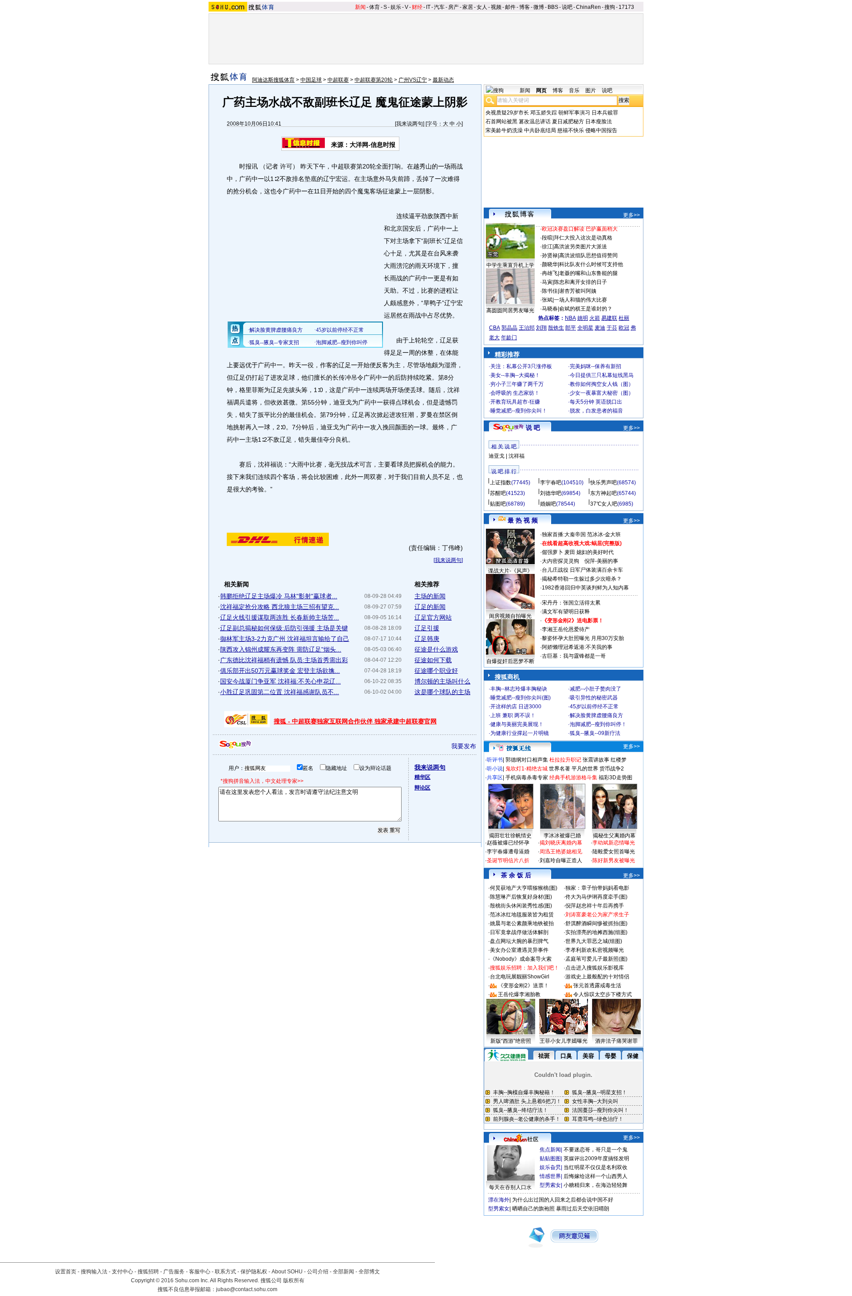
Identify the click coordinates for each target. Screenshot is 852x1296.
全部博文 (369, 1272)
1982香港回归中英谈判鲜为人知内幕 (585, 588)
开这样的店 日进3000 (515, 706)
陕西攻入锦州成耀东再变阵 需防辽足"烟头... (280, 649)
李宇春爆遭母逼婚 (508, 851)
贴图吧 (498, 504)
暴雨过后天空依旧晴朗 (582, 1209)
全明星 (585, 328)
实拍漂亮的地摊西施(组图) (596, 932)
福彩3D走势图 (615, 777)
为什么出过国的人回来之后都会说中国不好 (562, 1200)
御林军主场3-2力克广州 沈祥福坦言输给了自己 (284, 638)
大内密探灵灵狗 (560, 561)
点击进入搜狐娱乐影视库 (594, 968)
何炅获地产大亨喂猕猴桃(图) (523, 888)
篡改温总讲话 (535, 121)
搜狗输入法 (94, 1272)
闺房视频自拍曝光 (510, 616)
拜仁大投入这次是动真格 (583, 238)
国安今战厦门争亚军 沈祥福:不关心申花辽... (280, 681)
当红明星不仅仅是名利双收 (595, 1167)
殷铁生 (556, 328)
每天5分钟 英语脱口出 (596, 402)
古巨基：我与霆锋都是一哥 (574, 656)
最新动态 (443, 80)
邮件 (510, 7)
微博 (538, 7)
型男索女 (550, 1185)
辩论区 (422, 788)
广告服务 (174, 1272)
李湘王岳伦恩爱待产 (566, 629)
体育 (374, 7)
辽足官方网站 (433, 617)
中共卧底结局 (540, 130)
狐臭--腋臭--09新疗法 (595, 733)
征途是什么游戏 (436, 649)
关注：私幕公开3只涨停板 (521, 366)
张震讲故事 (596, 760)
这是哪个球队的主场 (442, 691)
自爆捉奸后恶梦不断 (510, 661)
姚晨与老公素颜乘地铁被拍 (522, 923)
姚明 (582, 318)
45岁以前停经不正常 (594, 706)
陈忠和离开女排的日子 (580, 282)
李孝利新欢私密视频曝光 (594, 950)
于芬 (612, 328)
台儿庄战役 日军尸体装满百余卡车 (582, 570)
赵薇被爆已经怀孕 (508, 843)
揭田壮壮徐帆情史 (510, 836)
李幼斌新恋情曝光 (613, 843)
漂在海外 (498, 1200)
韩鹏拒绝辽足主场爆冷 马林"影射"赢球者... (278, 596)
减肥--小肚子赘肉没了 (595, 689)
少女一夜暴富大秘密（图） (602, 393)
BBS (553, 7)
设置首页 (65, 1272)
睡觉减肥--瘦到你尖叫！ (518, 411)
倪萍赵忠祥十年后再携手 (594, 906)
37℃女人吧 (603, 504)
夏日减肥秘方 (568, 121)
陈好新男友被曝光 (613, 860)
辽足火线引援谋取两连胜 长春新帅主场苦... (279, 617)
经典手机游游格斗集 (573, 777)
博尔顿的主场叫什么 (442, 681)
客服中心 (199, 1272)
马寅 (547, 282)
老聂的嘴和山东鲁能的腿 (588, 273)
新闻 (360, 7)
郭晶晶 (509, 328)
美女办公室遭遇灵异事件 (519, 950)
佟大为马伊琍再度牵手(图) (596, 897)
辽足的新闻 (430, 606)
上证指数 (500, 482)
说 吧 (533, 427)
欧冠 (624, 328)
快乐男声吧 (603, 482)
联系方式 (225, 1272)
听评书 (495, 760)
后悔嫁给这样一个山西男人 (595, 1176)
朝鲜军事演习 (574, 113)
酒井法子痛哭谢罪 (616, 1041)
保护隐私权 (254, 1272)
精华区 (422, 777)
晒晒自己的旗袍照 (533, 1209)
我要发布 (463, 746)
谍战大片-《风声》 (510, 571)
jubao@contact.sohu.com (246, 1289)
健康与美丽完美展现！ (517, 724)
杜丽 (624, 318)
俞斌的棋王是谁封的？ (585, 309)
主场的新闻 (430, 596)
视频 (496, 7)
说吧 (567, 7)
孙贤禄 (550, 255)
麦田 (569, 552)
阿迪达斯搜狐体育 (273, 80)
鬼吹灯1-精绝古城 (526, 769)
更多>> (631, 215)
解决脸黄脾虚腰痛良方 (596, 715)
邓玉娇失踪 (543, 113)
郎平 (570, 328)
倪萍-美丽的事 (601, 561)
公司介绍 (317, 1272)
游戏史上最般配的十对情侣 (597, 977)
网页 (541, 90)
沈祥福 (517, 456)
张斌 (547, 300)
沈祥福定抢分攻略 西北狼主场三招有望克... (279, 606)
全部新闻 (343, 1272)
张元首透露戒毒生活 (597, 985)
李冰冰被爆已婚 (562, 836)
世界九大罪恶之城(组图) (593, 941)
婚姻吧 (548, 504)
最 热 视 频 (523, 520)
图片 (590, 90)
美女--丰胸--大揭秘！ (515, 375)
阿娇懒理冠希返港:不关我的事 (577, 647)
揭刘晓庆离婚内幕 (561, 843)
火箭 (594, 318)
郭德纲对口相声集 (526, 760)
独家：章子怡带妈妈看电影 (597, 888)
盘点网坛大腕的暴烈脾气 (519, 941)
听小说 (495, 769)
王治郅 (527, 328)
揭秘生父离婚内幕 (614, 836)
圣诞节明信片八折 (508, 860)
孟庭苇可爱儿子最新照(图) (596, 959)
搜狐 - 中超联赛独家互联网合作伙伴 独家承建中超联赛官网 (355, 721)
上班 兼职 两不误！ (513, 715)
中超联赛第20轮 (374, 80)
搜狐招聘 (148, 1272)
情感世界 (550, 1176)
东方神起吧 (603, 493)
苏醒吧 (498, 493)
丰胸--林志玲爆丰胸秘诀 (518, 689)
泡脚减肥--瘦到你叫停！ (598, 724)
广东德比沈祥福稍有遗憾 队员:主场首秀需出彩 (284, 660)
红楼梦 (619, 760)
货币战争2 (612, 769)
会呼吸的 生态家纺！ (515, 393)
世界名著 (559, 769)
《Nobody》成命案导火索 (521, 959)
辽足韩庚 (426, 638)
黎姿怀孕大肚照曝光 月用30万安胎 (583, 638)
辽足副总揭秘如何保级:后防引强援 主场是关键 (284, 628)
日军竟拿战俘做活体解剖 (519, 932)
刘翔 (541, 328)
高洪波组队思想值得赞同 (588, 255)
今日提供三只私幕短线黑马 (602, 375)
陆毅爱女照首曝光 (613, 851)
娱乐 (395, 7)
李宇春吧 (550, 482)
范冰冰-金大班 (604, 534)
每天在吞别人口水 (510, 1187)
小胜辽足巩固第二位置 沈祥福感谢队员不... (279, 691)
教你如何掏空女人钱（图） (602, 384)
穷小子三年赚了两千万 (517, 384)
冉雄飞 (550, 273)
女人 (482, 7)
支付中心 (122, 1272)
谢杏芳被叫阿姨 (577, 291)
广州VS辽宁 (412, 80)
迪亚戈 (497, 456)
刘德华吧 (550, 493)
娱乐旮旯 (550, 1167)
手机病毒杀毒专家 (526, 777)
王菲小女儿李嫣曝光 (564, 1041)
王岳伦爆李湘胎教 (519, 994)
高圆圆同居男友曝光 (510, 310)
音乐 (574, 90)
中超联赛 (338, 80)
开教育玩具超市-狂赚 (515, 402)
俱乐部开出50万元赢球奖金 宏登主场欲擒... (280, 670)
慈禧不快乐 (570, 130)
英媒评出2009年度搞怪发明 (596, 1158)
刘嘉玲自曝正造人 (561, 860)
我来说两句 (409, 124)
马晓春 (550, 309)
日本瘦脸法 (598, 121)
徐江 (547, 246)
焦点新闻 (550, 1150)
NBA (570, 318)
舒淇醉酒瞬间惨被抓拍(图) (596, 923)
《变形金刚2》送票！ (523, 985)
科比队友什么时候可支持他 (591, 264)
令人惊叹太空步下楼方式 (602, 994)
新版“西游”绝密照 (510, 1041)
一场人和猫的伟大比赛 (580, 300)
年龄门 (509, 337)
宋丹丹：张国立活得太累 (571, 603)
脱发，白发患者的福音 (596, 411)
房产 (453, 7)
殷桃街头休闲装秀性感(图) (521, 906)
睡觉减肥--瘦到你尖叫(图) (520, 698)
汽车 (439, 7)
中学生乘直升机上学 (510, 265)
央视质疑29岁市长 (507, 113)
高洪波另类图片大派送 (580, 246)
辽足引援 (426, 628)
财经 (417, 7)
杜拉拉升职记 (565, 760)
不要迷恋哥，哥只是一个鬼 (595, 1150)
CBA (494, 328)
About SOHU (287, 1272)
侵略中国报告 (601, 130)
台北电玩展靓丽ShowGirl (519, 977)
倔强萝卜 (552, 552)
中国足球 (311, 80)
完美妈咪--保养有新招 (595, 366)
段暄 (547, 238)
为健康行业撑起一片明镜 (519, 733)
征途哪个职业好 (436, 670)
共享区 (495, 777)
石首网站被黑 (501, 121)
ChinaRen (588, 7)
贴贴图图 (550, 1158)
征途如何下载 (433, 660)
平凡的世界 (585, 769)
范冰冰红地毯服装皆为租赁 (522, 914)
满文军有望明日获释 (566, 612)
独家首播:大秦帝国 (564, 534)
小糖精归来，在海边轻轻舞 (595, 1185)
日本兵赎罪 (605, 113)
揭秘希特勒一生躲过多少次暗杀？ (582, 579)
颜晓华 (550, 264)
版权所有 (293, 1280)
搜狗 (609, 7)
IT (428, 7)
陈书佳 (550, 291)
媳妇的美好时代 (595, 552)
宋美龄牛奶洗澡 (504, 130)
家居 (467, 7)
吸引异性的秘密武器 (594, 698)
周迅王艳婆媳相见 (561, 851)
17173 (626, 7)
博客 (524, 7)
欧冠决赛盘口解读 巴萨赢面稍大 (580, 229)
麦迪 (600, 328)
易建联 (609, 318)
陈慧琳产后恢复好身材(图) (521, 897)
